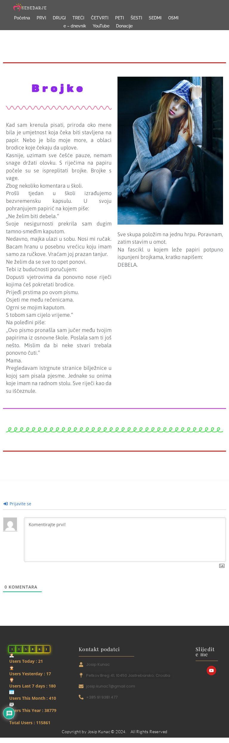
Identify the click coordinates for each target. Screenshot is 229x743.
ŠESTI (136, 18)
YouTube (101, 26)
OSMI (173, 18)
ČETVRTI (100, 18)
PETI (119, 18)
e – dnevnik (75, 26)
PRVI (41, 18)
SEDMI (155, 18)
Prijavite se (19, 503)
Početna (22, 18)
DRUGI (59, 18)
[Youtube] (211, 670)
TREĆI (78, 18)
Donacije (124, 26)
